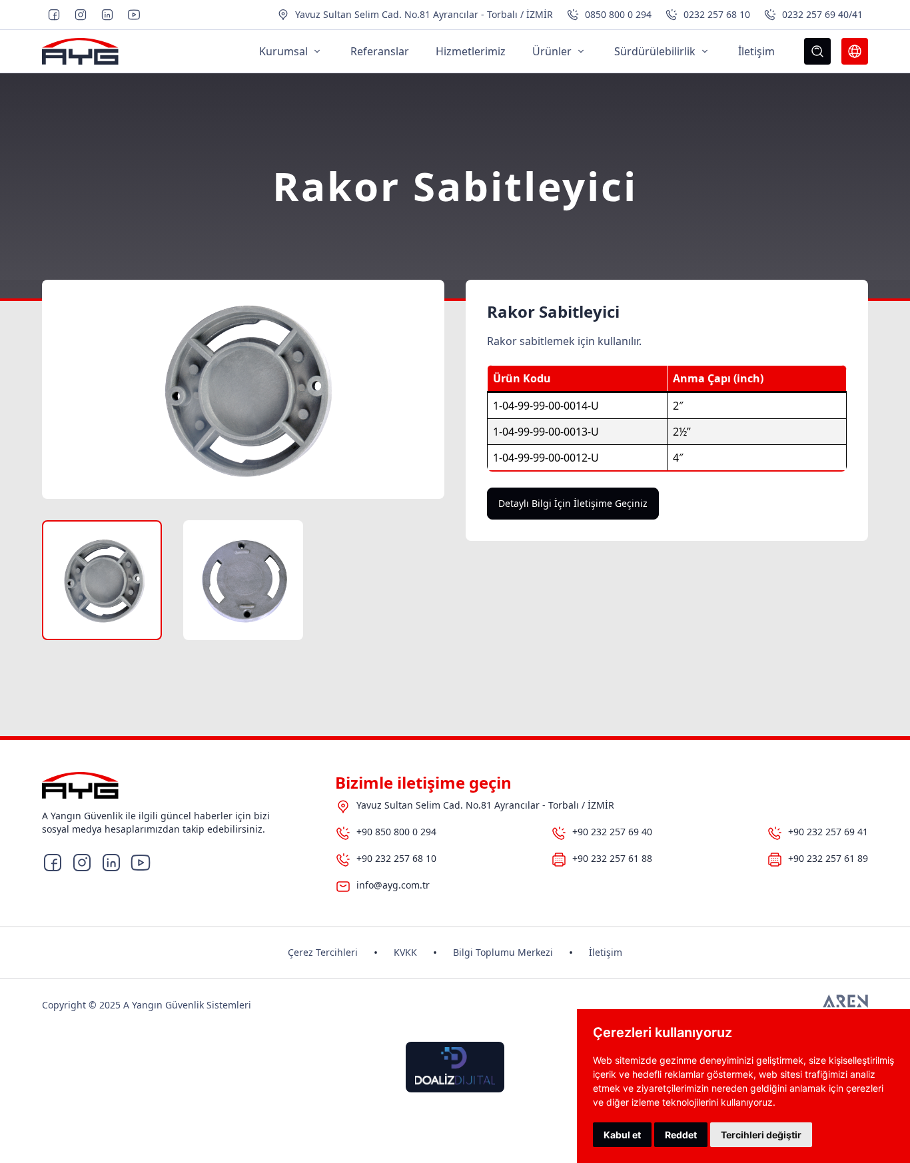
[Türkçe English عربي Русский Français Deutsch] (854, 51)
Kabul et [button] (622, 1134)
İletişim (605, 952)
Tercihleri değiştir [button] (761, 1134)
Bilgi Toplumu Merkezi (503, 952)
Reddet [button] (681, 1134)
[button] (102, 580)
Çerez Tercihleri (323, 952)
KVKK (405, 952)
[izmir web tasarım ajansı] (845, 1005)
